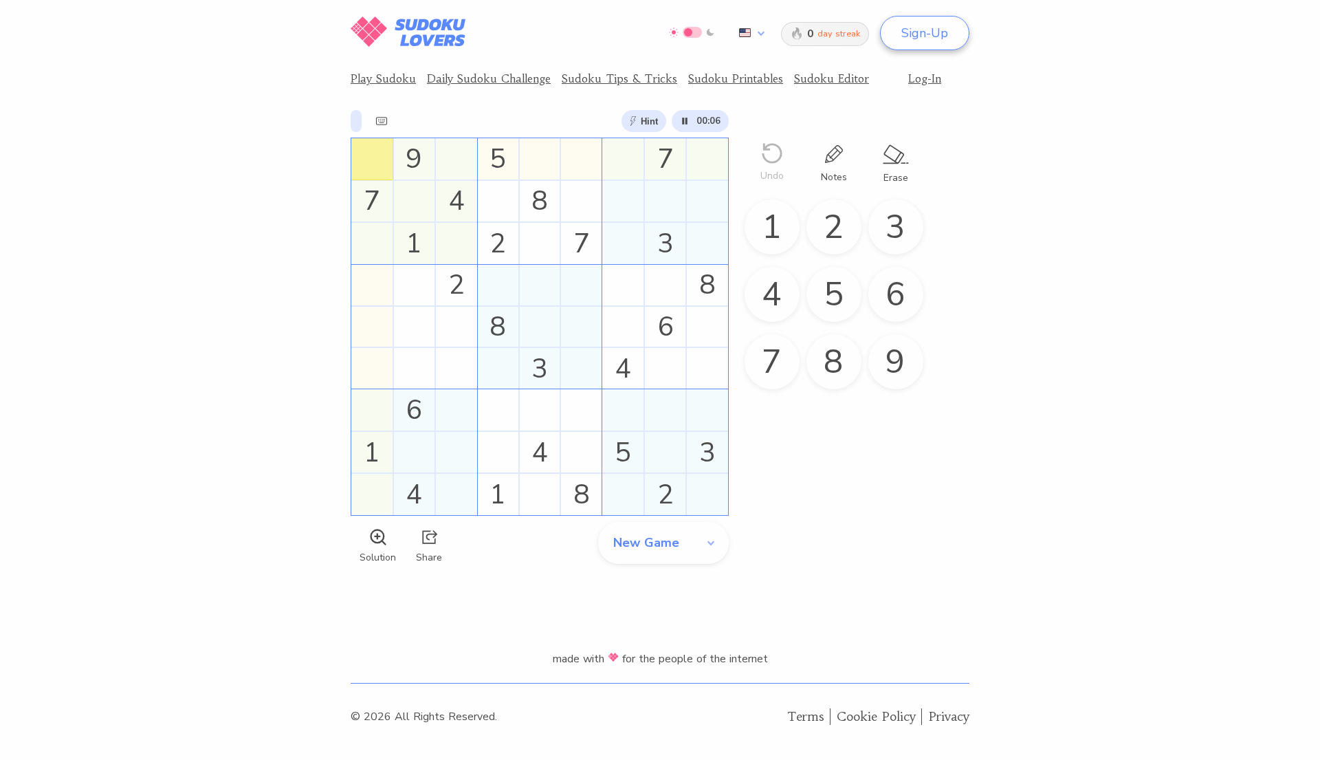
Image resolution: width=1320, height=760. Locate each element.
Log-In (924, 78)
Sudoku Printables (735, 78)
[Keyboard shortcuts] (381, 121)
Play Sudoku (383, 78)
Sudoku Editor (831, 78)
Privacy (949, 716)
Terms (805, 716)
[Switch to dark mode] (692, 32)
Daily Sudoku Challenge (489, 78)
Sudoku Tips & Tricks (619, 78)
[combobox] (749, 33)
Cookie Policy (876, 716)
